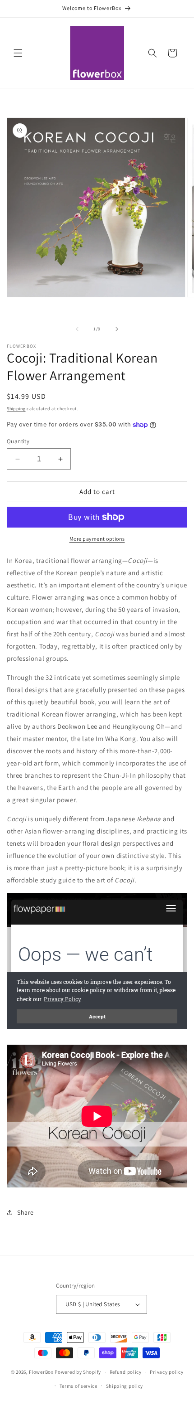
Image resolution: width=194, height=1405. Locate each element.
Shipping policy (124, 1386)
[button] (18, 53)
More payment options (97, 538)
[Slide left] (77, 329)
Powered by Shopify (78, 1372)
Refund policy (126, 1372)
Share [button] (25, 1212)
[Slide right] (117, 329)
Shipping (16, 409)
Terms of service (78, 1386)
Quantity (18, 441)
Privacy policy (166, 1372)
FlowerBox (41, 1372)
